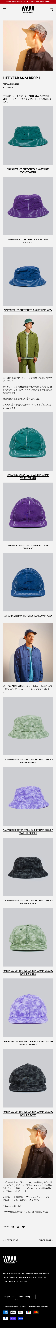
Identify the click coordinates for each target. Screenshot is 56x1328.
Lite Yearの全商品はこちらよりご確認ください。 (27, 1212)
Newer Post (11, 1240)
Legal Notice (10, 1277)
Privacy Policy (27, 1277)
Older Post (45, 1240)
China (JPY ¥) (24, 1297)
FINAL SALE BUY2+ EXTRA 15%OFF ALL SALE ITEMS (28, 2)
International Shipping (35, 1273)
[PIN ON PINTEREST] (23, 1226)
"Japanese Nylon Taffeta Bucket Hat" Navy (28, 310)
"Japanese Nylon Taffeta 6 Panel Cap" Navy (28, 616)
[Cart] (51, 9)
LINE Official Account (15, 1281)
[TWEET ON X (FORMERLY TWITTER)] (18, 1226)
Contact (43, 1277)
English (7, 1297)
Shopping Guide (11, 1273)
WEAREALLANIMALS (18, 1307)
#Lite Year (8, 88)
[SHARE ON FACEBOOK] (12, 1226)
